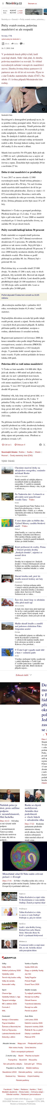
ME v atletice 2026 (9, 1004)
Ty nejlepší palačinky (33, 993)
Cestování (18, 582)
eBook (7, 43)
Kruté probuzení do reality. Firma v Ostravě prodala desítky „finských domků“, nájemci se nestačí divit (30, 551)
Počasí (17, 529)
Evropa (17, 632)
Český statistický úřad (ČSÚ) (21, 455)
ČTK (10, 36)
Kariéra (33, 1089)
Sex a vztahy (19, 606)
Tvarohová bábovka (33, 1004)
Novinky (5, 36)
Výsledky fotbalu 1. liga (11, 997)
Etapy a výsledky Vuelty (34, 970)
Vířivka (39, 1064)
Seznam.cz (32, 3)
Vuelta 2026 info (31, 967)
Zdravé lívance (31, 1000)
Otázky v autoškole (32, 1033)
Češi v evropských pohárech (22, 1052)
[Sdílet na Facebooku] (40, 444)
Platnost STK (30, 1037)
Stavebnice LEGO (9, 1072)
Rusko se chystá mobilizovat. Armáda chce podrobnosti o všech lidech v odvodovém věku (34, 812)
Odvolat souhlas (12, 1094)
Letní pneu (38, 1072)
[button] (23, 100)
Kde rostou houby (16, 1047)
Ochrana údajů (37, 1092)
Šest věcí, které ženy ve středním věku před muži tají (30, 601)
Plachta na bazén (32, 1056)
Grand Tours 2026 (32, 984)
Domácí (17, 558)
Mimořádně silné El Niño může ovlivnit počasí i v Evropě (23, 875)
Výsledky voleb (8, 974)
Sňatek (37, 452)
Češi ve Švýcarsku (9, 1030)
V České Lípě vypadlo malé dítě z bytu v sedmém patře (29, 651)
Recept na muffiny (32, 997)
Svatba (29, 452)
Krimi (17, 503)
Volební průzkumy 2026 (11, 970)
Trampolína (12, 1060)
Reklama (24, 1089)
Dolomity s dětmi (8, 1037)
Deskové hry (11, 1076)
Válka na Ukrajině (21, 476)
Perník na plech (31, 1011)
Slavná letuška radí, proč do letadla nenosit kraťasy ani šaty (29, 577)
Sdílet (16, 43)
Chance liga (6, 993)
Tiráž (39, 1089)
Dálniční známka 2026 (33, 1023)
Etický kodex (24, 1092)
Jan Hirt (28, 974)
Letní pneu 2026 (31, 1020)
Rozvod (5, 455)
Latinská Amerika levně (11, 1033)
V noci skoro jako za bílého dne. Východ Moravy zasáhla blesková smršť (30, 523)
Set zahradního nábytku (12, 1064)
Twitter (16, 1089)
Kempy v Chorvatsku (10, 1020)
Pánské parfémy (22, 1080)
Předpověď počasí (35, 1043)
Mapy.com (22, 1043)
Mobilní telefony (32, 1068)
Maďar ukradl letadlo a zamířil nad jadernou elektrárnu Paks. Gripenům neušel (29, 626)
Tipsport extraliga (9, 1000)
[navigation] (3, 3)
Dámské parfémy (25, 1072)
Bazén (20, 1056)
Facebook (8, 1089)
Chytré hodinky (33, 1076)
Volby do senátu (8, 981)
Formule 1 (6, 1007)
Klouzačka (33, 1060)
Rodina (21, 452)
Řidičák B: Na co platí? (34, 1030)
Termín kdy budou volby (11, 977)
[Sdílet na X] (44, 444)
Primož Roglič (30, 981)
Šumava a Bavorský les (11, 1027)
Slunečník (23, 1060)
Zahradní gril (29, 1064)
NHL (4, 1011)
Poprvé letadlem (8, 1023)
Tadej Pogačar (30, 977)
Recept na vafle (31, 1007)
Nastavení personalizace (31, 1094)
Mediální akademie (9, 1092)
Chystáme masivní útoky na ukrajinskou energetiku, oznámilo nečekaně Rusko (30, 470)
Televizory (21, 1076)
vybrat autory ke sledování (10, 39)
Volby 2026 (6, 967)
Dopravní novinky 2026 (34, 1027)
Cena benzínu (30, 1047)
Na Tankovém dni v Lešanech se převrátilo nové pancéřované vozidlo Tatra (29, 497)
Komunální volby (8, 984)
